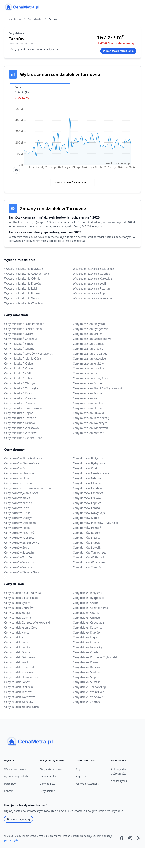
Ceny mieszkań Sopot (18, 413)
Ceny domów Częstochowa (91, 473)
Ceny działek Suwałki (86, 682)
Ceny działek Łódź (16, 642)
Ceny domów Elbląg (17, 478)
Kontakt (8, 791)
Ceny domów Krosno (18, 503)
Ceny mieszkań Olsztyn (19, 383)
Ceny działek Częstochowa (90, 608)
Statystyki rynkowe (51, 769)
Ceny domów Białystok (88, 458)
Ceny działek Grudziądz (88, 622)
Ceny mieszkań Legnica (88, 368)
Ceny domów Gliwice (87, 483)
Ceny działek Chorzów (19, 608)
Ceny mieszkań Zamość (88, 433)
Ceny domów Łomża (86, 508)
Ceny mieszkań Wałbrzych (90, 423)
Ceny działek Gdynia (17, 618)
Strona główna (12, 19)
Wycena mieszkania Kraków (22, 283)
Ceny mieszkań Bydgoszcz (90, 329)
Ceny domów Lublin (17, 513)
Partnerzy (10, 783)
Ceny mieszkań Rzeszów (20, 403)
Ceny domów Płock (17, 528)
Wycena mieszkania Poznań (91, 288)
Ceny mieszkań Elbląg (18, 344)
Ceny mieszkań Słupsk (87, 408)
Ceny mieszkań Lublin (18, 378)
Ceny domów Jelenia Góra (21, 493)
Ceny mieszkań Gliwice (88, 349)
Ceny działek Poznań (86, 662)
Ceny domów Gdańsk (87, 478)
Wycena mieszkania (20, 260)
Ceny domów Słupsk (86, 543)
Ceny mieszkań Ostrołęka (21, 388)
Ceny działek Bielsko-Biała (21, 598)
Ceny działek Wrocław (18, 702)
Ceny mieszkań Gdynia (19, 349)
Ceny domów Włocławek (89, 562)
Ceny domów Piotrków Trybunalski (96, 523)
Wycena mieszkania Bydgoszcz (93, 269)
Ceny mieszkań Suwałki (88, 413)
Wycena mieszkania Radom (22, 293)
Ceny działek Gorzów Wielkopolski (27, 622)
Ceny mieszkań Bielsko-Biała (23, 329)
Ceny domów (14, 449)
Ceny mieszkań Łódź (17, 373)
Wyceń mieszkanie (15, 769)
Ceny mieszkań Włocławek (90, 428)
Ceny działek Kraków (86, 632)
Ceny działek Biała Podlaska (22, 593)
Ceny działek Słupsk (86, 677)
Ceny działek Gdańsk (86, 613)
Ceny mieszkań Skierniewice (23, 408)
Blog (78, 769)
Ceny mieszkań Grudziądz (90, 354)
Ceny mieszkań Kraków (88, 363)
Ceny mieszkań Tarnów (19, 423)
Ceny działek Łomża (86, 642)
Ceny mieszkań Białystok (89, 324)
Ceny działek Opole (85, 652)
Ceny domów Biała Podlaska (23, 458)
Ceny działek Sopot (17, 682)
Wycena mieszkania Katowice (92, 278)
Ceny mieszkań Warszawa (21, 428)
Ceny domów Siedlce (86, 538)
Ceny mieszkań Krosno (19, 368)
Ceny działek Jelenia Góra (21, 627)
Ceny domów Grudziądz (89, 488)
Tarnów (53, 19)
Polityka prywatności (87, 783)
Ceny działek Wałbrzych (88, 692)
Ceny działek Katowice (87, 627)
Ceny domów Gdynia (18, 483)
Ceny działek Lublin (17, 647)
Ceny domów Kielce (17, 498)
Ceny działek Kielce (16, 632)
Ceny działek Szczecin (18, 687)
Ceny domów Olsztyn (18, 518)
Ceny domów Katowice (88, 493)
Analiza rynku (119, 781)
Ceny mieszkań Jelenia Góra (22, 358)
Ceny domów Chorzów (19, 473)
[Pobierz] (16, 170)
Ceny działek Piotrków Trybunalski (95, 657)
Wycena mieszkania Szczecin (23, 298)
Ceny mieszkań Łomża (87, 373)
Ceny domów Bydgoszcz (89, 463)
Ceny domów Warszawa (20, 562)
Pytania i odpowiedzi (16, 776)
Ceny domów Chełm (86, 468)
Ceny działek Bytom (17, 603)
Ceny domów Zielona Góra (22, 572)
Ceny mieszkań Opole (87, 383)
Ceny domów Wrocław (19, 567)
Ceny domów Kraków (87, 498)
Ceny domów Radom (87, 533)
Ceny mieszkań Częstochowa (92, 339)
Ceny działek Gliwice (86, 618)
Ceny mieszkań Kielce (18, 363)
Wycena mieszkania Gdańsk (91, 274)
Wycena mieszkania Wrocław (23, 303)
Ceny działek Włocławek (89, 697)
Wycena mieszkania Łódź (89, 283)
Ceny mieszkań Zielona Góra (23, 438)
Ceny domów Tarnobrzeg (90, 552)
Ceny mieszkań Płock (18, 393)
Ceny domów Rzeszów (19, 538)
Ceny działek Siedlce (86, 672)
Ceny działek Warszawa (19, 697)
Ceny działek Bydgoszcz (88, 598)
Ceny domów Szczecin (19, 552)
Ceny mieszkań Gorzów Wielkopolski (28, 354)
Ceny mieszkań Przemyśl (20, 398)
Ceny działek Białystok (87, 593)
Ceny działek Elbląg (17, 613)
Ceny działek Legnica (86, 637)
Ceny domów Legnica (87, 503)
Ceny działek (35, 19)
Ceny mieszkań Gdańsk (88, 344)
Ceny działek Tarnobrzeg (89, 687)
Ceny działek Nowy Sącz (89, 647)
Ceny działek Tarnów (18, 692)
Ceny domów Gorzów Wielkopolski (27, 488)
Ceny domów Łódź (16, 508)
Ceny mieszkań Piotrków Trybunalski (97, 388)
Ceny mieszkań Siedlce (88, 403)
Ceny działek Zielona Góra (21, 707)
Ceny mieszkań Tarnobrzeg (91, 418)
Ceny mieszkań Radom (88, 398)
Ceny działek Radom (86, 667)
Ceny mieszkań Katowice (89, 358)
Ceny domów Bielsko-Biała (21, 463)
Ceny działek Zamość (87, 702)
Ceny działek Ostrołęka (19, 657)
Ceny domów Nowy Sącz (89, 513)
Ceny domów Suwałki (87, 547)
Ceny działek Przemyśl (19, 667)
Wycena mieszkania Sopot (90, 293)
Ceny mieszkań (16, 315)
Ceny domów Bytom (17, 468)
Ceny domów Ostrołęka (20, 523)
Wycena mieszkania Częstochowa (26, 274)
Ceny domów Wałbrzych (89, 557)
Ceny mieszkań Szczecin (20, 418)
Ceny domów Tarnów (18, 557)
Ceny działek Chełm (86, 603)
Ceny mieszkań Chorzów (20, 339)
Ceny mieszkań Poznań (88, 393)
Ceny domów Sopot (17, 547)
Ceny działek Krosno (17, 637)
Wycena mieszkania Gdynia (22, 278)
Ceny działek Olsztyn (18, 652)
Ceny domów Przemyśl (19, 533)
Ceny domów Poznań (87, 528)
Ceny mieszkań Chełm (87, 334)
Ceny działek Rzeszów (18, 672)
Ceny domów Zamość (87, 567)
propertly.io (11, 840)
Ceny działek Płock (16, 662)
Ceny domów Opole (86, 518)
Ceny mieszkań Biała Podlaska (24, 324)
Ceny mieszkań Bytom (19, 334)
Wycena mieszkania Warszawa (93, 298)
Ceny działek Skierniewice (21, 677)
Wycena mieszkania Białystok (23, 269)
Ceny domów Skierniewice (21, 543)
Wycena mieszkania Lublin (21, 288)
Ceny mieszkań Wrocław (20, 433)
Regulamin (81, 776)
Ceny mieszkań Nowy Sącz (90, 378)
